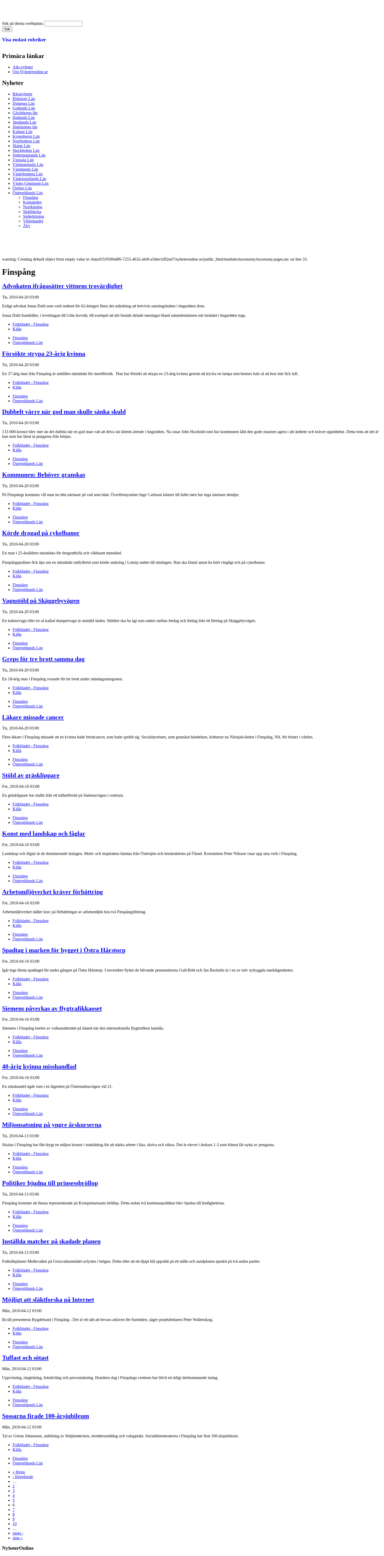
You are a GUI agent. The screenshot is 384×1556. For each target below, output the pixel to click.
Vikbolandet (33, 221)
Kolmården (32, 202)
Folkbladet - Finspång (31, 324)
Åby (26, 225)
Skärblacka (32, 211)
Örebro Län (22, 188)
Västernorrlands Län (29, 178)
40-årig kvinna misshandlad (39, 1066)
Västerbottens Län (28, 174)
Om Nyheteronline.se (30, 72)
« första (19, 1472)
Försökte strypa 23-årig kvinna (43, 353)
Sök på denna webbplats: (23, 23)
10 (15, 1523)
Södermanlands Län (29, 155)
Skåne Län (21, 145)
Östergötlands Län (28, 193)
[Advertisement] (97, 244)
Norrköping (32, 207)
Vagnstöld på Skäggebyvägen (40, 600)
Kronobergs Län (26, 136)
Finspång (30, 197)
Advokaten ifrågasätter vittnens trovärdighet (62, 286)
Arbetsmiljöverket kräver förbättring (52, 891)
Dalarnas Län (24, 103)
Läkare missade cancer (33, 717)
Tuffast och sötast (25, 1357)
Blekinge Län (24, 98)
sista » (18, 1538)
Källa (17, 329)
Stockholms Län (26, 150)
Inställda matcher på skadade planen (51, 1241)
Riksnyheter (22, 94)
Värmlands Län (25, 169)
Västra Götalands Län (31, 183)
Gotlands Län (24, 108)
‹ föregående (23, 1476)
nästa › (18, 1533)
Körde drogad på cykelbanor (41, 533)
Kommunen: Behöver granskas (43, 474)
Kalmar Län (22, 131)
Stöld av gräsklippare (31, 775)
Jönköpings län (25, 127)
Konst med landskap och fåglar (43, 833)
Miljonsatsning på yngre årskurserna (51, 1124)
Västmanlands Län (28, 164)
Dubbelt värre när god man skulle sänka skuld (64, 411)
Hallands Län (24, 117)
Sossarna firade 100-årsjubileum (45, 1416)
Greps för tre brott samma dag (43, 659)
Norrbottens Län (26, 141)
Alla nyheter (23, 67)
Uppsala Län (23, 160)
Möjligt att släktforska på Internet (48, 1299)
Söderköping (33, 216)
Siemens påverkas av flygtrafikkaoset (52, 1008)
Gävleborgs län (25, 113)
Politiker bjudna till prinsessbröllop (50, 1183)
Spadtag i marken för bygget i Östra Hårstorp (63, 950)
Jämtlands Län (24, 122)
